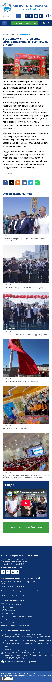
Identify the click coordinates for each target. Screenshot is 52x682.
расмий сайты (31, 9)
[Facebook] (27, 16)
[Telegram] (41, 16)
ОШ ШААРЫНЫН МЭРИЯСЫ (30, 5)
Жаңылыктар (25, 34)
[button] (4, 23)
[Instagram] (31, 16)
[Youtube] (36, 16)
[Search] (18, 16)
